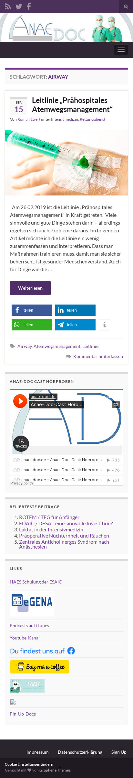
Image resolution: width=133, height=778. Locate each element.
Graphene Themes (54, 770)
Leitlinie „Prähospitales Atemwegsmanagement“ (72, 104)
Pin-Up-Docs (23, 714)
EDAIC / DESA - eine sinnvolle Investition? (66, 523)
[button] (32, 310)
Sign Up (119, 752)
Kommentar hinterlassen (98, 356)
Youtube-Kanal (25, 637)
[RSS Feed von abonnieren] (8, 5)
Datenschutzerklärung (80, 752)
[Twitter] (18, 5)
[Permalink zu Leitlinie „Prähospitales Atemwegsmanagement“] (66, 162)
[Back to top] (118, 763)
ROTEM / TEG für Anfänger (49, 517)
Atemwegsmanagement (57, 346)
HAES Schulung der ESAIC (36, 581)
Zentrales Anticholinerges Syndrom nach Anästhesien (64, 544)
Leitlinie (90, 346)
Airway (24, 346)
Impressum (37, 752)
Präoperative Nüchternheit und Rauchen (64, 535)
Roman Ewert (28, 119)
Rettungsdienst (92, 119)
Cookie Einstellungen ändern (29, 764)
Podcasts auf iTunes (29, 625)
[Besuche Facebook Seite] (28, 5)
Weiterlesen (30, 288)
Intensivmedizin (64, 119)
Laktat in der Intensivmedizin (51, 529)
